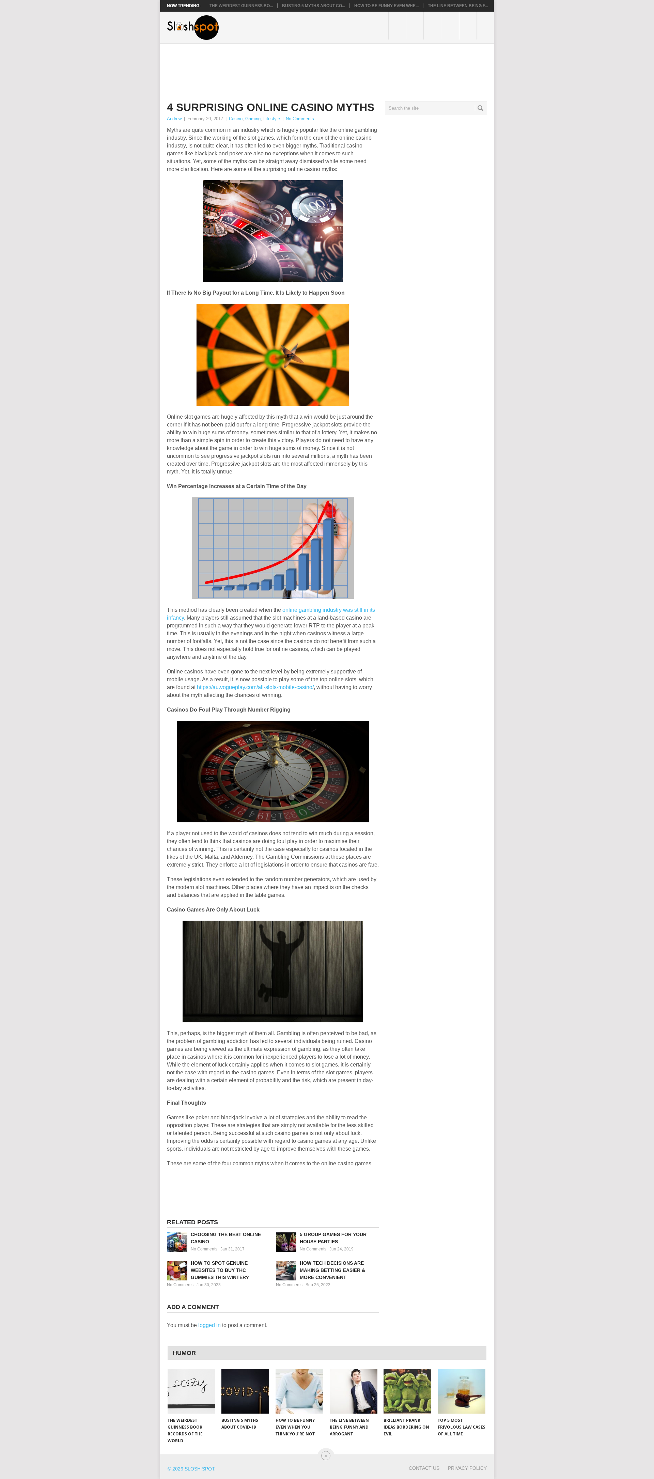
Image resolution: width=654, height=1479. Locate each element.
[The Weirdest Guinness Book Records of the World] (191, 1391)
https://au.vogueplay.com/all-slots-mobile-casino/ (255, 687)
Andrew (174, 118)
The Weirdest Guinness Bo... (241, 5)
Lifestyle (271, 118)
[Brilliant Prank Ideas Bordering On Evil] (407, 1391)
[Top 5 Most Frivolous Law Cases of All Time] (461, 1391)
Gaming (253, 118)
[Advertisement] (291, 67)
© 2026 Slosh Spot (191, 1469)
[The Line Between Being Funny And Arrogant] (353, 1391)
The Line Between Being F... (458, 5)
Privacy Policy (467, 1468)
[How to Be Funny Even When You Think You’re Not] (299, 1391)
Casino (236, 118)
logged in (209, 1325)
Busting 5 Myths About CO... (313, 5)
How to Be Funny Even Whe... (386, 5)
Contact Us (424, 1468)
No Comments (300, 118)
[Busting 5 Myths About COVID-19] (245, 1391)
